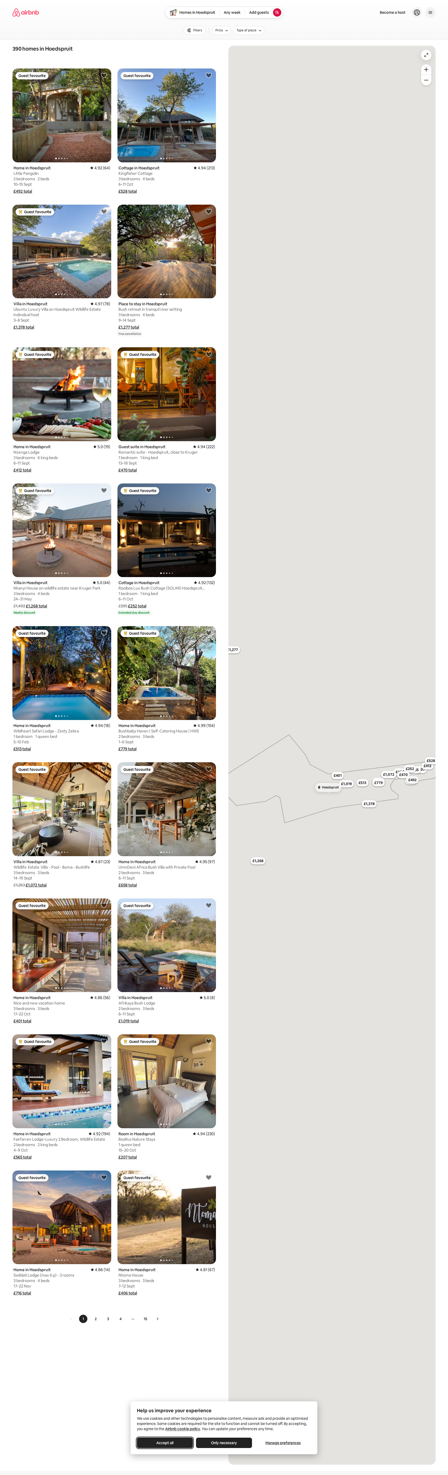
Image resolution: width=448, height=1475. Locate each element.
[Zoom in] (426, 69)
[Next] (157, 1319)
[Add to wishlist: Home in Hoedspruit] (104, 75)
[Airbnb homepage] (25, 12)
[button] (22, 191)
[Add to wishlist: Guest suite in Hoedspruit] (209, 354)
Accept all (164, 1443)
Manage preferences (283, 1443)
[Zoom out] (426, 80)
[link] (71, 1319)
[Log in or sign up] (417, 12)
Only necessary (224, 1443)
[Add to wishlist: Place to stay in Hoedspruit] (209, 211)
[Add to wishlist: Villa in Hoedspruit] (104, 211)
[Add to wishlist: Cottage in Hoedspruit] (209, 75)
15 (145, 1319)
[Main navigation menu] (430, 12)
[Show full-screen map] (426, 55)
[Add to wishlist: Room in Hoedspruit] (209, 1041)
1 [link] (83, 1319)
